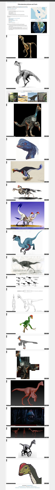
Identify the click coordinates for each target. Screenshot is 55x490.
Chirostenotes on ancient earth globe (15, 18)
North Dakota (15, 8)
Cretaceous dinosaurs (23, 487)
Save (48, 57)
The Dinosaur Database (27, 0)
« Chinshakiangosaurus (21, 486)
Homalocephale (23, 92)
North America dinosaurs (30, 487)
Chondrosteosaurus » (33, 486)
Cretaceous (10, 2)
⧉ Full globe (45, 32)
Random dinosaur (11, 19)
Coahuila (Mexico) (9, 8)
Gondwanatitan (42, 92)
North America (14, 2)
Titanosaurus (32, 92)
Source (7, 88)
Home (8, 2)
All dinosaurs (10, 21)
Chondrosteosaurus (30, 485)
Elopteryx (13, 92)
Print (45, 57)
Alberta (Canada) (25, 7)
